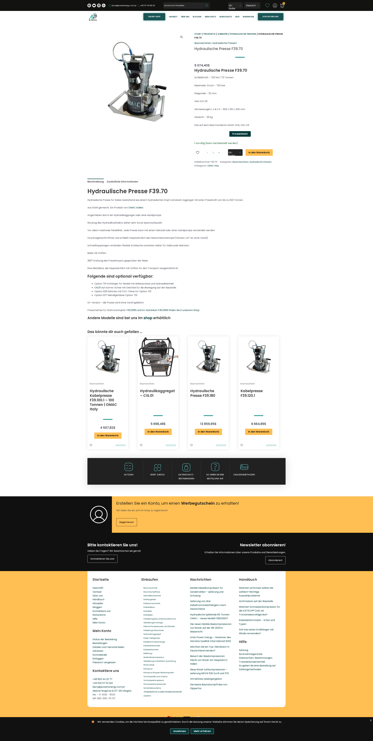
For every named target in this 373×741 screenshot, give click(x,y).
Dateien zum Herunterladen (108, 647)
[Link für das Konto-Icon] (275, 5)
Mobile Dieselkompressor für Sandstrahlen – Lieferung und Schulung (206, 591)
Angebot (173, 17)
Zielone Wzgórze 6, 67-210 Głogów (112, 690)
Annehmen (179, 731)
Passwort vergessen (104, 662)
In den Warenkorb (259, 152)
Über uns (185, 17)
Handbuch (98, 599)
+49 (95, 683)
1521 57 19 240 (105, 683)
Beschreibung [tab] (95, 181)
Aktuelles (98, 603)
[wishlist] (267, 5)
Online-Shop (154, 16)
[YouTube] (94, 5)
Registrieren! (126, 522)
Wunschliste (225, 17)
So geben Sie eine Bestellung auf (257, 665)
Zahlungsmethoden (244, 474)
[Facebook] (89, 5)
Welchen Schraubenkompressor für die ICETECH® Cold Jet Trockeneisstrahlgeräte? (259, 610)
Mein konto (210, 17)
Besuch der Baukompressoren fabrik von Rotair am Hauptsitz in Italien (208, 660)
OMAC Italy (213, 165)
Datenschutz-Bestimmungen (186, 476)
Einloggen (98, 658)
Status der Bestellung (105, 639)
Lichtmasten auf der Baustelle (256, 601)
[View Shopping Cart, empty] (282, 6)
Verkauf (97, 592)
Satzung (128, 474)
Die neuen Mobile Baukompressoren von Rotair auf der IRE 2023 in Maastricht (210, 627)
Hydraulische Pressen (243, 33)
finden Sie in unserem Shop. (184, 310)
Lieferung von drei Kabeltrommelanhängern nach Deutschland (208, 605)
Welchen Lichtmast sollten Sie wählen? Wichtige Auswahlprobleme (256, 591)
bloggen (97, 607)
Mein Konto (99, 622)
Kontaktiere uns (271, 16)
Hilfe (237, 17)
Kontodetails (100, 654)
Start (198, 33)
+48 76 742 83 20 (147, 5)
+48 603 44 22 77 (102, 679)
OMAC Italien (135, 207)
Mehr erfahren (202, 731)
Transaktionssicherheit (252, 661)
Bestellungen (100, 643)
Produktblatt (240, 134)
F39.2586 (163, 310)
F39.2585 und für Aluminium (142, 310)
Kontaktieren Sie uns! (102, 558)
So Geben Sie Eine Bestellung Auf (215, 476)
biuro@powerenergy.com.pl (123, 5)
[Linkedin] (99, 5)
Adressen (98, 651)
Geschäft (98, 588)
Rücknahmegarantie (250, 654)
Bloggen (197, 17)
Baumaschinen (202, 43)
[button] (181, 37)
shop (148, 317)
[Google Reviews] (103, 5)
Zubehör (223, 33)
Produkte (209, 33)
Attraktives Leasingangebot (206, 679)
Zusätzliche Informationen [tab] (122, 181)
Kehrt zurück (157, 474)
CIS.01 (97, 287)
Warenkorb (248, 17)
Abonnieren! (275, 560)
